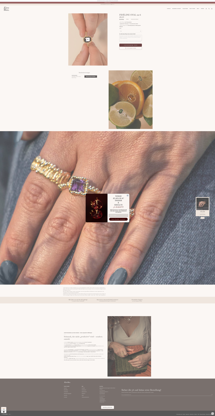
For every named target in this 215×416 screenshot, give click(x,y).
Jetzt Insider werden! (118, 219)
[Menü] (5, 407)
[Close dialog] (127, 195)
